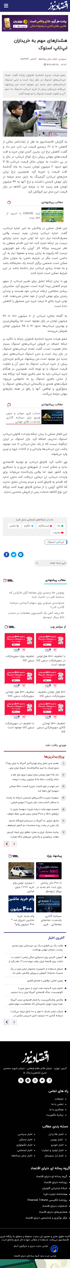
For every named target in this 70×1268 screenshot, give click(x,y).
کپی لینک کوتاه (58, 563)
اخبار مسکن (25, 1139)
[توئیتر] (13, 554)
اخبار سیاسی (25, 1134)
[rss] (21, 1080)
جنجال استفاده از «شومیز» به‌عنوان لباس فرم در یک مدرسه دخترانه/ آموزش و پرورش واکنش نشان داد (36, 971)
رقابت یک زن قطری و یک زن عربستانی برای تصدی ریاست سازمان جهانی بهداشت (37, 947)
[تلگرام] (21, 554)
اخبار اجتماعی (24, 1150)
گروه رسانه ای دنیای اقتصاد (51, 1176)
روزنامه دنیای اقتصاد (55, 1182)
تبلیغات (59, 1099)
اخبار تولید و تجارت (52, 1150)
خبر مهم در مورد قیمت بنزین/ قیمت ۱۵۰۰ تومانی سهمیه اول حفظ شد (34, 789)
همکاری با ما (56, 1109)
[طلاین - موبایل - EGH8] (35, 23)
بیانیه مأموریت (54, 1115)
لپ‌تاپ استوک (55, 542)
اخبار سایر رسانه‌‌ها (22, 1155)
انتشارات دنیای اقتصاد (54, 1206)
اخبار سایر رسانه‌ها (48, 59)
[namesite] (58, 5)
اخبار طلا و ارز (56, 1134)
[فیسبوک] (6, 554)
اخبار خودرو (57, 1145)
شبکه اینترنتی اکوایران (54, 1188)
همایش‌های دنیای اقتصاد (53, 1212)
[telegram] (28, 1080)
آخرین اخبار (56, 938)
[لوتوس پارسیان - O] (35, 1263)
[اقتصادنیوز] (35, 1056)
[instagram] (35, 1080)
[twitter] (42, 1080)
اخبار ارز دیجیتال (54, 1155)
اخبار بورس (57, 1139)
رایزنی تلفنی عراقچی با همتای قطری (45, 980)
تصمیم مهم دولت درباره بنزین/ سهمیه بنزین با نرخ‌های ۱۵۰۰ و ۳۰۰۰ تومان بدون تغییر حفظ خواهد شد (33, 812)
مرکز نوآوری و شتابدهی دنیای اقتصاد (46, 1218)
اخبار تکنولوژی (24, 1145)
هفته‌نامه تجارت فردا (55, 1194)
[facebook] (49, 1080)
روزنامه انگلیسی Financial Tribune (47, 1200)
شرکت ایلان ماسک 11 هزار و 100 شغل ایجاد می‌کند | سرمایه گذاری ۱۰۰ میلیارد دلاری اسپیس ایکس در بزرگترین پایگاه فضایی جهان (37, 1014)
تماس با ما (57, 1104)
